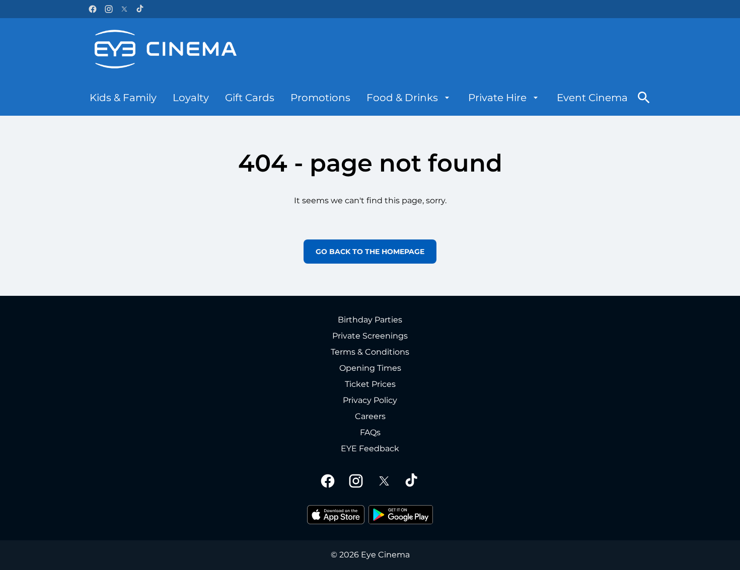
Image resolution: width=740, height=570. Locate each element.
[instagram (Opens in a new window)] (108, 9)
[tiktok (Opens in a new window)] (140, 9)
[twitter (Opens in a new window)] (124, 9)
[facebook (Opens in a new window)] (92, 9)
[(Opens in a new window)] (335, 514)
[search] (644, 98)
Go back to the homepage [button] (370, 251)
